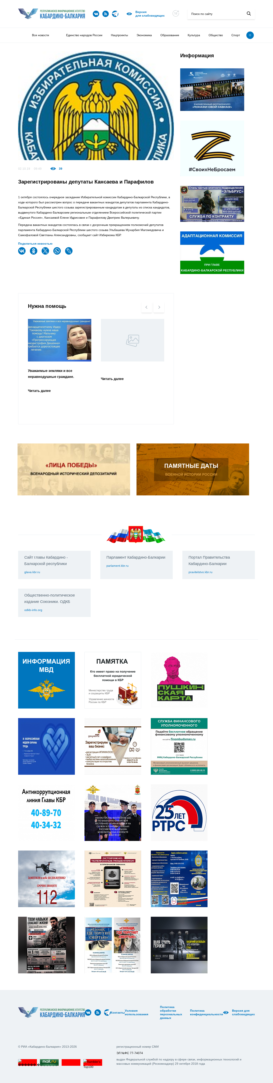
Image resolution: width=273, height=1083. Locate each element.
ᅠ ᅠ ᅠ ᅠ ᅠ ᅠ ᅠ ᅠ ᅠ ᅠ (155, 1012)
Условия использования (136, 1012)
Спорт (235, 35)
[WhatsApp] (57, 253)
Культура (194, 35)
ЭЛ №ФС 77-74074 (129, 1053)
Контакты (117, 1012)
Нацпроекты (119, 35)
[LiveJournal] (69, 253)
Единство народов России (84, 35)
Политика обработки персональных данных (171, 1012)
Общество (216, 35)
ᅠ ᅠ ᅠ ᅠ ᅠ (149, 1012)
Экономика (144, 35)
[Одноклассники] (34, 253)
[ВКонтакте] (22, 253)
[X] (46, 253)
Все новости (40, 35)
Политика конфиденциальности (206, 1012)
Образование (169, 35)
